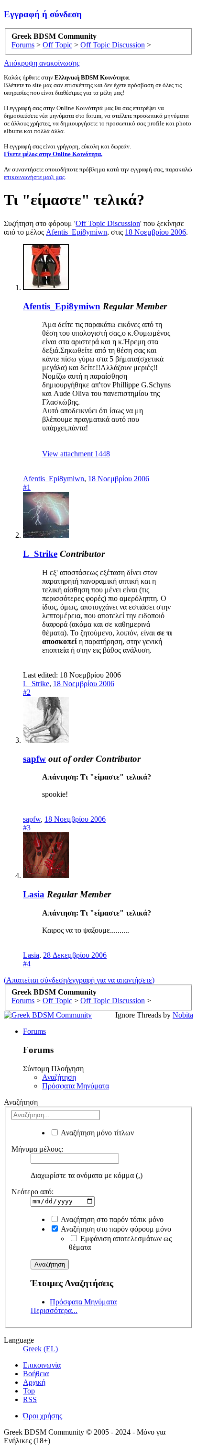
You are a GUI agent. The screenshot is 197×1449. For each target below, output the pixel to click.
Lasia (33, 894)
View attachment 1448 (76, 454)
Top (29, 1391)
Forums (34, 1031)
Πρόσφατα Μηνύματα (75, 1086)
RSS (30, 1399)
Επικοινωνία (42, 1365)
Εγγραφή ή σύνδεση (43, 14)
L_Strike (40, 554)
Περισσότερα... (54, 1310)
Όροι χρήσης (42, 1416)
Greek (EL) (40, 1349)
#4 (27, 964)
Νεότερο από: (32, 1192)
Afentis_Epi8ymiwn (76, 232)
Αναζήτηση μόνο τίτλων (96, 1133)
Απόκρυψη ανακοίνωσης (41, 63)
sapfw (34, 759)
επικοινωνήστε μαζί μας (34, 177)
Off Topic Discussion (108, 223)
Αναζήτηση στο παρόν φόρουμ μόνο (115, 1229)
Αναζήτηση (59, 1077)
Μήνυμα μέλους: (37, 1149)
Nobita (183, 1015)
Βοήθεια (36, 1374)
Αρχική (34, 1382)
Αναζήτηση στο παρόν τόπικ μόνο (111, 1219)
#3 (27, 828)
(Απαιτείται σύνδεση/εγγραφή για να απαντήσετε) (79, 980)
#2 (27, 692)
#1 (27, 487)
